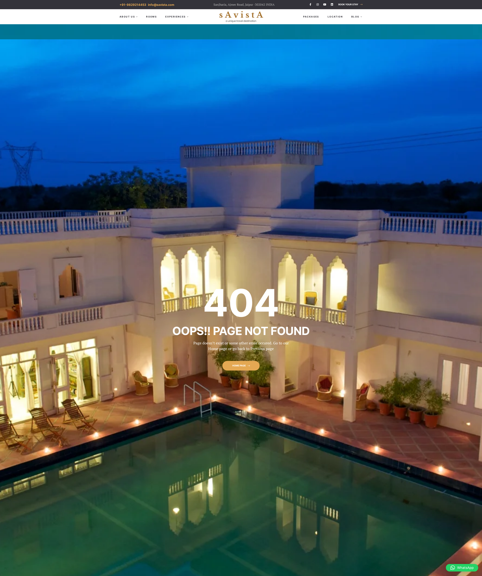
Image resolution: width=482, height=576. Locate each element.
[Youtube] (324, 4)
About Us (127, 16)
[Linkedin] (332, 4)
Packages (311, 16)
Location (335, 16)
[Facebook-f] (310, 4)
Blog (355, 16)
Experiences (175, 16)
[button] (350, 5)
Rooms (151, 16)
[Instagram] (317, 4)
